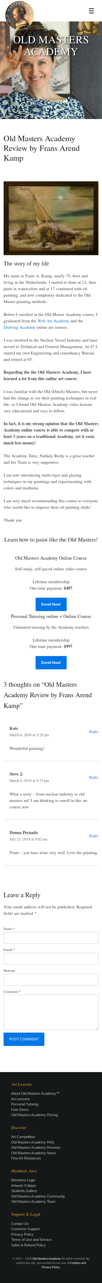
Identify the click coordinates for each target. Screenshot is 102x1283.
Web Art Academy (53, 320)
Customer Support (25, 1229)
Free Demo (20, 1110)
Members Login (23, 1180)
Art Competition (23, 1137)
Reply (93, 731)
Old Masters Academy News (33, 1153)
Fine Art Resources (26, 1158)
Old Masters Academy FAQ (32, 1142)
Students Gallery (24, 1191)
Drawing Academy (19, 327)
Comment (12, 991)
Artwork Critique (23, 1186)
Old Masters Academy (46, 1258)
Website (9, 970)
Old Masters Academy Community (38, 1196)
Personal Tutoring (24, 1104)
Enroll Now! (51, 604)
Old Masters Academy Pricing (34, 1115)
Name (9, 928)
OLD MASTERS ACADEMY (51, 45)
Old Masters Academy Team (33, 1201)
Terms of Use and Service (31, 1240)
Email (9, 949)
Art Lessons (20, 1099)
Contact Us (20, 1224)
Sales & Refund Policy (28, 1245)
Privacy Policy (22, 1234)
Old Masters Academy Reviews (35, 1147)
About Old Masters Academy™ (35, 1093)
